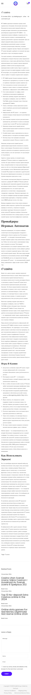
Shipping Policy (22, 690)
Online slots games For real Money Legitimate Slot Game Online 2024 (14, 612)
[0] (28, 3)
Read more (4, 589)
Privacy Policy (8, 693)
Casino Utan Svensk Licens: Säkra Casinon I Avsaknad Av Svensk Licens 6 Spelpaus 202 (14, 581)
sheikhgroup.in (18, 16)
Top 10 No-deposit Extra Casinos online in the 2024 (14, 597)
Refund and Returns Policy (22, 693)
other (24, 16)
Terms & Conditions (10, 690)
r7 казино (10, 529)
